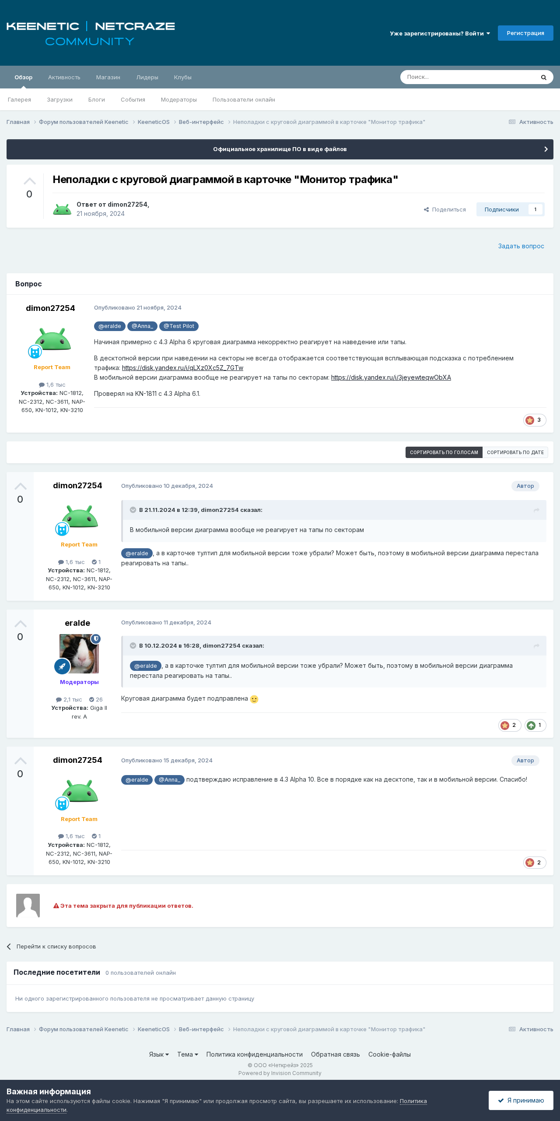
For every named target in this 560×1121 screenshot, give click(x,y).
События (133, 99)
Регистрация (525, 32)
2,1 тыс (72, 699)
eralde (77, 622)
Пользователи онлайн (244, 99)
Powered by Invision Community (280, 1073)
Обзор (23, 77)
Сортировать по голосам (444, 452)
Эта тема (510, 77)
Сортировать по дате (515, 452)
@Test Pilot (179, 326)
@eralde (109, 326)
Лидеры (147, 77)
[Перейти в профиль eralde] (79, 653)
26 (98, 699)
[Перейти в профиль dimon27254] (62, 209)
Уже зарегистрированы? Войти (438, 33)
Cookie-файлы (389, 1054)
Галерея (19, 99)
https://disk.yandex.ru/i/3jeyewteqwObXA (391, 377)
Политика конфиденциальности (254, 1054)
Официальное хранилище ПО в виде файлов (280, 148)
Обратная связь (335, 1054)
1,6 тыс (55, 384)
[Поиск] (543, 77)
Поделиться (447, 209)
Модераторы (179, 99)
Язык (157, 1054)
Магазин (108, 77)
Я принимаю (524, 1100)
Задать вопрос (521, 246)
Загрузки (60, 99)
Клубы (183, 77)
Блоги (96, 99)
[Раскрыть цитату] (134, 509)
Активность (64, 77)
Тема (186, 1054)
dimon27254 (127, 204)
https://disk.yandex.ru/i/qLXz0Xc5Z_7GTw (182, 367)
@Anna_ (142, 326)
